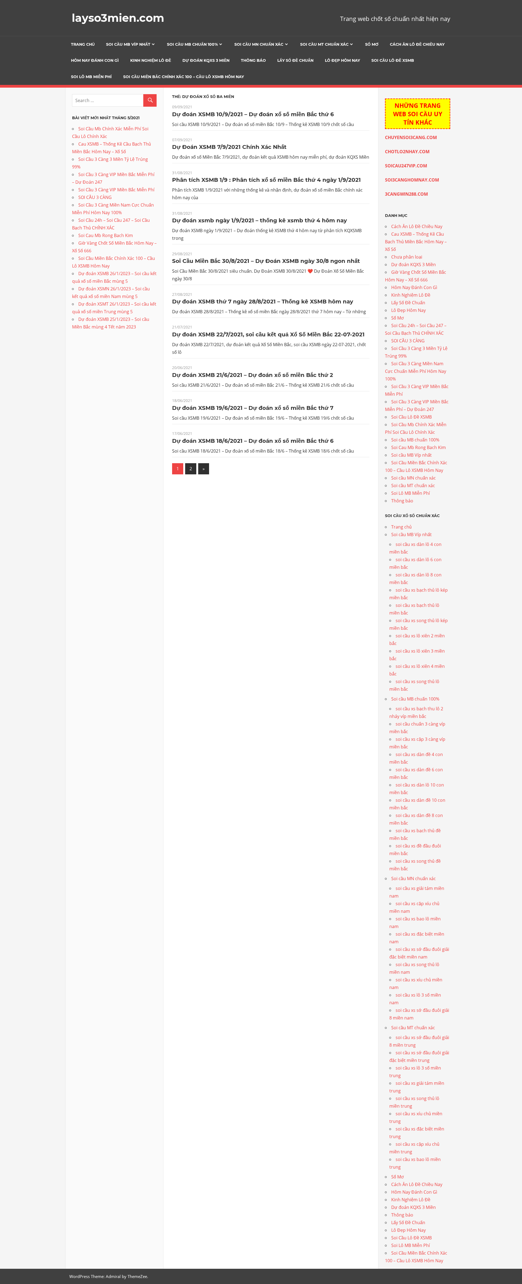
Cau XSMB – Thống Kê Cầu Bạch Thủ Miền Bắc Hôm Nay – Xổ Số (416, 241)
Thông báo (253, 60)
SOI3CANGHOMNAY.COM (412, 180)
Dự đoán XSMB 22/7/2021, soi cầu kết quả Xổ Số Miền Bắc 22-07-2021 (268, 334)
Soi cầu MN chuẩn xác (258, 44)
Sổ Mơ (371, 44)
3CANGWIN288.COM (406, 194)
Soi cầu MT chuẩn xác (324, 44)
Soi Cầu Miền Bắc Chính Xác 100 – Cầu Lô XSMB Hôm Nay (183, 76)
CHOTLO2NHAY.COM (407, 152)
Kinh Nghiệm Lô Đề (150, 60)
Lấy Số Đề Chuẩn (295, 60)
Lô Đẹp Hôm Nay (342, 60)
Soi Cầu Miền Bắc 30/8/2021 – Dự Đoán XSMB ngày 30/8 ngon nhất (266, 261)
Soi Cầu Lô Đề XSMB (392, 60)
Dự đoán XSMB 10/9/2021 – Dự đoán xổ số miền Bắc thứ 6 (253, 114)
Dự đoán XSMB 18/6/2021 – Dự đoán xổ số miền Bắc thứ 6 (253, 441)
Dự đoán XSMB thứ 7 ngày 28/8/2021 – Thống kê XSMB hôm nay (262, 301)
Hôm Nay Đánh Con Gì (95, 60)
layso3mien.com (118, 17)
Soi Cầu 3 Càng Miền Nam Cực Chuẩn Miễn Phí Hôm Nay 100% (415, 371)
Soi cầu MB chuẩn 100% (192, 44)
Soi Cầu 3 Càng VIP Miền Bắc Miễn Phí (116, 190)
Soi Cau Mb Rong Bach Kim (105, 235)
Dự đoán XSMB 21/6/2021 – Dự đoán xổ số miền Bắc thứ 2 (252, 375)
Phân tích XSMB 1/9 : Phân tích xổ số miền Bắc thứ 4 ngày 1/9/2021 (266, 180)
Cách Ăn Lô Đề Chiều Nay (417, 44)
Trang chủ (83, 44)
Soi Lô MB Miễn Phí (91, 76)
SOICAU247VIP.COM (406, 166)
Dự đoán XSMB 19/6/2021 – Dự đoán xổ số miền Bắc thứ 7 (252, 408)
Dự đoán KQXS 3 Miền (205, 60)
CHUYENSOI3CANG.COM (411, 137)
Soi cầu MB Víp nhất (128, 44)
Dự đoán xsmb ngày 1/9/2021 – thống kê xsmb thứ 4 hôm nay (259, 220)
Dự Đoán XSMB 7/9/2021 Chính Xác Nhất (229, 147)
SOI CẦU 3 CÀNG (95, 197)
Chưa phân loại (406, 257)
